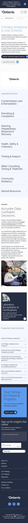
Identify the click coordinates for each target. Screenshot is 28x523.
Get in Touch (9, 412)
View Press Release (14, 5)
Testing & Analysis (10, 156)
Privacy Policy (21, 516)
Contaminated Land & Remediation (11, 102)
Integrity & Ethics (20, 518)
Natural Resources (11, 191)
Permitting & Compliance (7, 115)
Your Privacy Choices (8, 516)
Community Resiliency (7, 180)
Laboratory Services (9, 62)
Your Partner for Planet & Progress (12, 395)
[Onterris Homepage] (1, 18)
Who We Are (9, 18)
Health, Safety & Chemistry (9, 145)
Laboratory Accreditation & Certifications (10, 307)
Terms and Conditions (9, 518)
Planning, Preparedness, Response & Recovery (8, 130)
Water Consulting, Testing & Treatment (12, 167)
